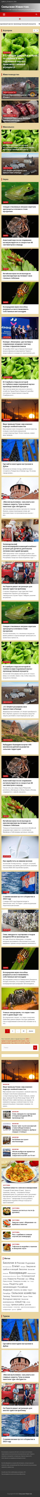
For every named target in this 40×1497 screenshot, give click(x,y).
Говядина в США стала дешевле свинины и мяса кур (16, 119)
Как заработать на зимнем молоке (17, 861)
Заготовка (6, 1185)
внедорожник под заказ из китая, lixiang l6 (15, 1043)
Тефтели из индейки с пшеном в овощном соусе (24, 1247)
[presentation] (34, 30)
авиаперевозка (8, 1302)
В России (20, 1263)
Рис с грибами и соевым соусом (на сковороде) (22, 1235)
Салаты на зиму (20, 1290)
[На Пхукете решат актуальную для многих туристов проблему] (20, 573)
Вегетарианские (7, 1266)
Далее (31, 1031)
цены (19, 1309)
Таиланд (6, 1296)
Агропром (7, 30)
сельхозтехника (8, 1307)
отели (28, 1302)
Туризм (5, 459)
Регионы (5, 1284)
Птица (32, 1281)
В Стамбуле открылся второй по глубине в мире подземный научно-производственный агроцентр (20, 61)
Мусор (19, 1276)
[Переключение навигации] (4, 14)
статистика (16, 1307)
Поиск (35, 1047)
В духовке (30, 1263)
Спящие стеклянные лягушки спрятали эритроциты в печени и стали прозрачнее (19, 209)
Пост (28, 1281)
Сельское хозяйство (23, 1292)
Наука (5, 179)
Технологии (16, 1296)
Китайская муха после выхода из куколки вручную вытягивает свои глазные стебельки (17, 276)
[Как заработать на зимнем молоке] (20, 847)
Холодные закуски (11, 1299)
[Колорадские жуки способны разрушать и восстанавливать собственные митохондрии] (20, 958)
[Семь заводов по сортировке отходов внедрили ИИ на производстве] (20, 921)
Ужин (30, 1296)
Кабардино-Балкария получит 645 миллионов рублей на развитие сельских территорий (17, 747)
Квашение (5, 1273)
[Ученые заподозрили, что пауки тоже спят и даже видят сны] (20, 999)
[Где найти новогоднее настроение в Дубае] (20, 450)
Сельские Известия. (15, 6)
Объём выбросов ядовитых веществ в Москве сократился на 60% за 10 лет (23, 1153)
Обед (31, 1279)
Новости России (15, 1278)
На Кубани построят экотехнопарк (20, 1140)
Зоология (31, 1269)
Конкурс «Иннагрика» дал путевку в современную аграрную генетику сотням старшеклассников (18, 344)
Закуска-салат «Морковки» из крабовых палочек (24, 1223)
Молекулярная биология (9, 1276)
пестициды (6, 1305)
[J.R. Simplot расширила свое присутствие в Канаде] (20, 693)
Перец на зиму (7, 1281)
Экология (6, 419)
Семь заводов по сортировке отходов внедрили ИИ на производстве (24, 1116)
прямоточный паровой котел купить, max (15, 1041)
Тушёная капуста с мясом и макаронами (20, 1188)
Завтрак (23, 1266)
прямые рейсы (17, 1305)
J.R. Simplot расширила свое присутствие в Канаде (15, 172)
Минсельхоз (8, 127)
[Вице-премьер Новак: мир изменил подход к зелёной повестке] (20, 410)
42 (23, 1031)
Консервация (18, 1272)
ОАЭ (26, 1279)
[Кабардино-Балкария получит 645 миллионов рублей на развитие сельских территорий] (20, 731)
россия (28, 1305)
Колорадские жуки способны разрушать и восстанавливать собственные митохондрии (15, 309)
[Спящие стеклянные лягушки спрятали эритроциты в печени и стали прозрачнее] (20, 613)
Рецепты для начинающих (13, 1285)
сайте (27, 1039)
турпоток (14, 1309)
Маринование (31, 1273)
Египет (16, 1266)
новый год (20, 1302)
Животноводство (11, 74)
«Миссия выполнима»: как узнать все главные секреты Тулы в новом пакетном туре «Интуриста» (18, 504)
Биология (8, 1262)
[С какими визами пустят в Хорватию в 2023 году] (20, 883)
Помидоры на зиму (19, 1281)
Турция (25, 1296)
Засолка (23, 1269)
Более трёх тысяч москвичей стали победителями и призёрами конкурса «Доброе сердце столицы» (24, 1129)
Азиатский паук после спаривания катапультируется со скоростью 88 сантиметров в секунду (18, 242)
